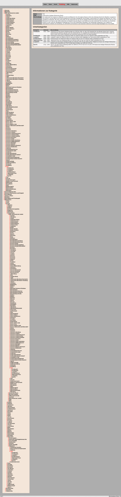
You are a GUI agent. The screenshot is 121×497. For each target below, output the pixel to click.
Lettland (9, 422)
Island (9, 414)
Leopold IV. (10, 174)
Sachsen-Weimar (10, 144)
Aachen (8, 14)
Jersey (9, 417)
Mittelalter (7, 11)
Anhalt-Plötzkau (10, 22)
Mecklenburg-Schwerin (12, 91)
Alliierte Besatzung (14, 395)
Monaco (9, 431)
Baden (8, 26)
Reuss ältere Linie (11, 121)
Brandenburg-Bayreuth (12, 41)
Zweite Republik (13, 444)
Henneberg (9, 67)
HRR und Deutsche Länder (12, 13)
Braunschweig (10, 42)
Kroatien (9, 421)
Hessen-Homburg (11, 70)
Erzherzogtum (12, 438)
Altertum (7, 10)
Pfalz (7, 111)
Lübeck (8, 80)
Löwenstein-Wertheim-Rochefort (15, 78)
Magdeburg (9, 83)
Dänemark (10, 211)
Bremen (8, 46)
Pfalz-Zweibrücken (11, 115)
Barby (7, 31)
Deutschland (10, 213)
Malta (8, 427)
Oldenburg (9, 105)
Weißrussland (11, 485)
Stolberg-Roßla (10, 161)
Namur (8, 99)
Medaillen (7, 197)
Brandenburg (9, 38)
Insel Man (10, 411)
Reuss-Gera (9, 123)
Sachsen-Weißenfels (11, 146)
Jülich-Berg (9, 72)
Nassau (8, 100)
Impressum (74, 4)
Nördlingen (9, 103)
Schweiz (9, 471)
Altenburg (8, 15)
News (50, 4)
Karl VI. (9, 176)
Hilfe (68, 4)
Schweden (10, 470)
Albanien (9, 205)
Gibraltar (9, 406)
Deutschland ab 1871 (10, 191)
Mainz (7, 86)
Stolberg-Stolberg (11, 162)
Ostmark (11, 443)
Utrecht (8, 178)
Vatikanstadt (10, 484)
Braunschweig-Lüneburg (12, 43)
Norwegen (10, 435)
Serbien (9, 472)
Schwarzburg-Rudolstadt (12, 157)
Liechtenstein (11, 423)
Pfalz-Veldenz (9, 113)
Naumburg (9, 101)
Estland (9, 402)
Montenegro (10, 432)
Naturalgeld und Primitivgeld (12, 198)
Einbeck (8, 58)
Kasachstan (10, 418)
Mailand (8, 84)
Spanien (9, 476)
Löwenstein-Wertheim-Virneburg (14, 79)
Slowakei (9, 473)
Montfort (8, 96)
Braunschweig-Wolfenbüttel (13, 44)
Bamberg (8, 30)
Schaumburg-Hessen (11, 149)
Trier (7, 177)
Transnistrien (11, 477)
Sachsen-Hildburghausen (13, 141)
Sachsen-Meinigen (11, 142)
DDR (10, 399)
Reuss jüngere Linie (11, 124)
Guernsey (10, 410)
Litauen (9, 425)
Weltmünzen (8, 199)
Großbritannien (11, 409)
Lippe (7, 76)
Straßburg (8, 165)
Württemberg (9, 187)
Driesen (8, 54)
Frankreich (10, 405)
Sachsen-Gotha (10, 139)
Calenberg (9, 48)
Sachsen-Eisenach (11, 137)
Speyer (8, 160)
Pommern (8, 116)
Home (45, 4)
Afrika (7, 201)
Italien (9, 415)
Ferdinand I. (10, 168)
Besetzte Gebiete (13, 394)
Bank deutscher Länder (15, 398)
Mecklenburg (9, 88)
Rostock (8, 128)
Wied (7, 185)
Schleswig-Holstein (11, 153)
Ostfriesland (9, 109)
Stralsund (8, 164)
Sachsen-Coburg (10, 132)
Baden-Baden (9, 27)
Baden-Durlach (10, 29)
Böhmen (8, 37)
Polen (8, 463)
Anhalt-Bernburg (10, 18)
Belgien (9, 207)
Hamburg (8, 63)
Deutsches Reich (13, 393)
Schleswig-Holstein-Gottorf (13, 154)
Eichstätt (8, 56)
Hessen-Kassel (10, 71)
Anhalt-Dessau (10, 19)
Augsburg (8, 25)
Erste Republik (13, 440)
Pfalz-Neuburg (10, 112)
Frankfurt (8, 60)
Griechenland (11, 407)
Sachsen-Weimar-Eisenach (13, 145)
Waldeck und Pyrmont (12, 181)
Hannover (8, 66)
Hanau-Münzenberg (11, 64)
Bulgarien (10, 210)
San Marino (10, 468)
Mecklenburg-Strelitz (11, 92)
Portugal (9, 464)
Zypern (9, 487)
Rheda (8, 127)
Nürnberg (8, 104)
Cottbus (8, 52)
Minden (8, 95)
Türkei (9, 480)
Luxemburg (10, 426)
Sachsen (8, 129)
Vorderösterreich (10, 180)
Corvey (8, 51)
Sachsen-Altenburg (11, 131)
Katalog (62, 4)
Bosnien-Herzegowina (13, 209)
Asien (7, 202)
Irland (8, 413)
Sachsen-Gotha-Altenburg (13, 140)
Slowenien (10, 475)
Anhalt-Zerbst (9, 23)
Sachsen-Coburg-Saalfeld (13, 136)
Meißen (8, 93)
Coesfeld (8, 50)
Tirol (7, 166)
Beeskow (8, 34)
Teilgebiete (12, 446)
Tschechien (10, 479)
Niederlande (10, 434)
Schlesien (8, 152)
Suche (55, 4)
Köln (7, 74)
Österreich (9, 108)
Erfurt (7, 59)
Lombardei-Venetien (15, 447)
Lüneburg (8, 82)
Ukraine (9, 481)
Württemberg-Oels (11, 189)
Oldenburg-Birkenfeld (12, 107)
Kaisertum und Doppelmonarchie (18, 439)
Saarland (11, 397)
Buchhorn (8, 47)
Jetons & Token (9, 195)
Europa (8, 203)
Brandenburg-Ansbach (12, 39)
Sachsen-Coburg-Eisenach (13, 133)
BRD (10, 401)
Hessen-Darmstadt (11, 68)
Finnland (9, 403)
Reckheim (9, 119)
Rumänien (10, 466)
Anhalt (8, 17)
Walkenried (9, 182)
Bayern (8, 33)
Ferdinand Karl (11, 172)
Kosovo (9, 419)
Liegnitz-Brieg (10, 75)
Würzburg (8, 190)
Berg (7, 35)
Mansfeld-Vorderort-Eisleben (13, 87)
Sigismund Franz (11, 173)
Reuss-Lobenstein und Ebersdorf (15, 125)
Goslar (8, 62)
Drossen (8, 55)
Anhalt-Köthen (10, 21)
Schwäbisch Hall (10, 156)
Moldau (9, 430)
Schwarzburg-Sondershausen (14, 158)
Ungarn (9, 483)
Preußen (8, 117)
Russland (10, 467)
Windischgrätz (10, 186)
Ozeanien (8, 489)
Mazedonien (10, 428)
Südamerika (9, 491)
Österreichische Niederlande (18, 448)
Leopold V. (10, 170)
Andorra (9, 206)
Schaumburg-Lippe (11, 150)
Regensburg (9, 120)
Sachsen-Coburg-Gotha (12, 135)
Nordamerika (9, 488)
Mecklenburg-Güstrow (12, 90)
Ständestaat (12, 442)
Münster (8, 97)
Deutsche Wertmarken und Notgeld (14, 193)
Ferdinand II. (10, 169)
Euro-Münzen (8, 194)
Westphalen (9, 184)
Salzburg (8, 148)
